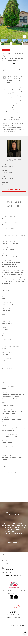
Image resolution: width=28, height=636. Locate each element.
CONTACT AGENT (14, 189)
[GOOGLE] (15, 606)
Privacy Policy (21, 625)
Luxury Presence (13, 617)
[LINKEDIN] (11, 606)
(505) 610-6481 (7, 172)
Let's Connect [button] (14, 542)
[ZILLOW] (19, 606)
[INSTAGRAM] (7, 606)
